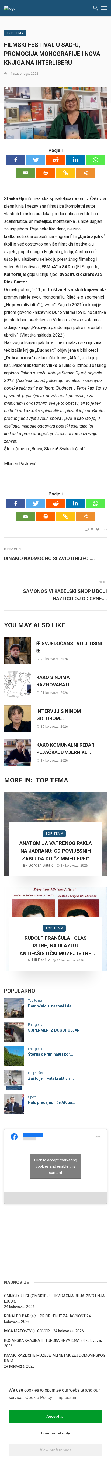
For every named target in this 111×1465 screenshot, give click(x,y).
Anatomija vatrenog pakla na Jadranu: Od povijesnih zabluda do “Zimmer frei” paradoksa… (55, 851)
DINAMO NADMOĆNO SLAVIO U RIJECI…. (49, 558)
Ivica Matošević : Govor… (28, 1331)
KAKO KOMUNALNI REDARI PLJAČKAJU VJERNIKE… (66, 748)
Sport (32, 1097)
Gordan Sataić (40, 865)
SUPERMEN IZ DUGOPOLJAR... (55, 1030)
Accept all (55, 1416)
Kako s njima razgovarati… (54, 680)
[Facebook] (15, 160)
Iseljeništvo (36, 1073)
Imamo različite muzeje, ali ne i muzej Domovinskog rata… (54, 1358)
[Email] (25, 173)
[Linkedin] (75, 160)
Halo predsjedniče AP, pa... (51, 1102)
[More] (85, 173)
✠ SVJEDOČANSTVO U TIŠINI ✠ (69, 647)
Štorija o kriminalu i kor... (50, 1054)
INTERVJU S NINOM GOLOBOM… (58, 714)
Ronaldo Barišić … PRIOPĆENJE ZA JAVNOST (45, 1316)
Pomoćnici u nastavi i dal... (52, 1006)
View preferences (55, 1450)
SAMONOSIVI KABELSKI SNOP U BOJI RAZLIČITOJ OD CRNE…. (65, 594)
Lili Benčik (41, 960)
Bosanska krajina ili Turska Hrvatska (42, 1340)
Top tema (15, 33)
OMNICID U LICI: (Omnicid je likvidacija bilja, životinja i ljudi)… (55, 1298)
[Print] (45, 173)
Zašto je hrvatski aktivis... (51, 1078)
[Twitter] (35, 160)
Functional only (55, 1433)
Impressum (66, 1397)
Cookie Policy (38, 1397)
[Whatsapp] (95, 160)
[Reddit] (55, 160)
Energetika (36, 1025)
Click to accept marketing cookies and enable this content (55, 1166)
